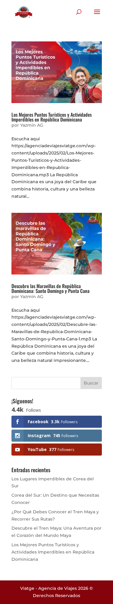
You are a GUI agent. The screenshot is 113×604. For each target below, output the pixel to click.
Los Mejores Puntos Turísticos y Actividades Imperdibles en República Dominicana (51, 117)
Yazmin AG (31, 125)
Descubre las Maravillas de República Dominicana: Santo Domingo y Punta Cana (50, 288)
